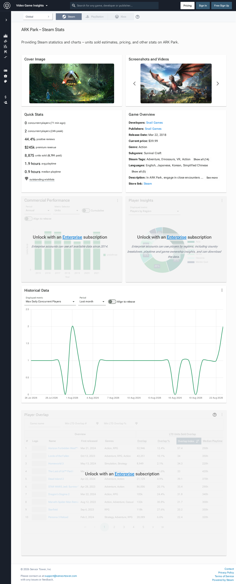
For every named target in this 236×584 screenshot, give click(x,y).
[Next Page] (217, 83)
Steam (148, 183)
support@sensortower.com (61, 575)
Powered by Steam (223, 579)
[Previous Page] (134, 83)
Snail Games (154, 122)
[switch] (112, 301)
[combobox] (117, 5)
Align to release (126, 301)
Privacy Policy (226, 572)
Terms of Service (224, 576)
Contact (229, 568)
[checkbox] (69, 16)
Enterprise (72, 237)
